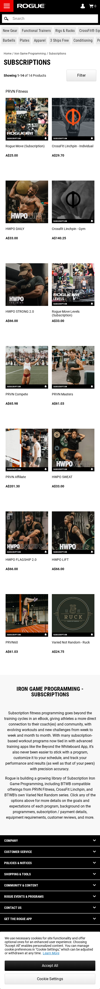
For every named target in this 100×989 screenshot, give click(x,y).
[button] (6, 18)
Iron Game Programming (30, 53)
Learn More (51, 953)
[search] (50, 18)
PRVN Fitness (17, 91)
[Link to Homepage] (31, 6)
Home (7, 53)
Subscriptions (57, 53)
